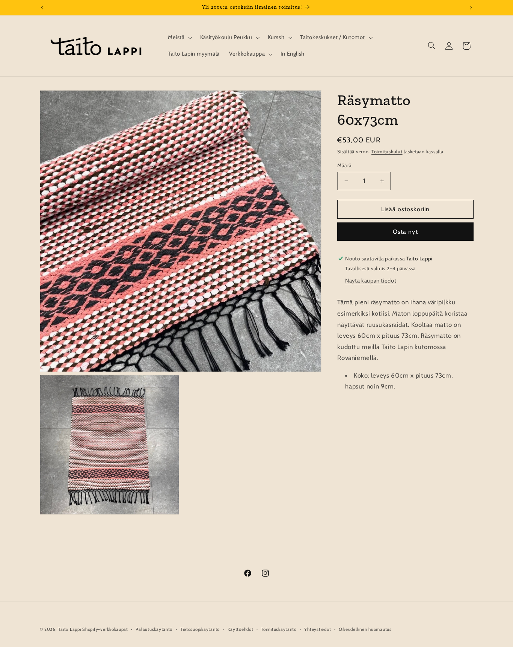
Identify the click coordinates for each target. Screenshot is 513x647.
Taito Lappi (69, 629)
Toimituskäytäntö (279, 629)
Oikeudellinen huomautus (365, 629)
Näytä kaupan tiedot (370, 280)
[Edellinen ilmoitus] (42, 7)
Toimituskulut (387, 151)
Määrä (344, 165)
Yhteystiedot (317, 629)
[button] (179, 37)
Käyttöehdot (240, 629)
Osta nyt (405, 231)
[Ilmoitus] (471, 7)
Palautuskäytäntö (154, 629)
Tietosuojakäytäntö (200, 629)
